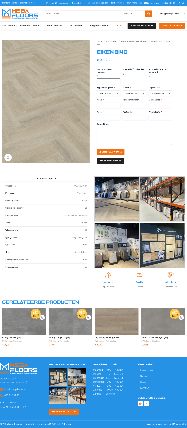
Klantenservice (147, 370)
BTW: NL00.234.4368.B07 (13, 407)
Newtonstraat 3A (8, 378)
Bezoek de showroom (141, 26)
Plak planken (111, 341)
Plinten (127, 87)
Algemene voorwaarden (159, 424)
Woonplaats (155, 112)
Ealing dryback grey (11, 337)
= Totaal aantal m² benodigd (158, 71)
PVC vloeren (112, 41)
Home (100, 41)
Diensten (144, 382)
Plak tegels (17, 341)
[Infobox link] (151, 3)
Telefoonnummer (131, 100)
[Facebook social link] (179, 3)
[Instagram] (146, 403)
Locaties (144, 387)
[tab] (46, 178)
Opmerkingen (103, 124)
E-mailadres (155, 100)
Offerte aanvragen (172, 26)
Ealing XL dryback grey (59, 337)
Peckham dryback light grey (154, 337)
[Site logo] (20, 13)
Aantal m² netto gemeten (104, 72)
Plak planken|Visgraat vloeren (134, 41)
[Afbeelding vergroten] (8, 157)
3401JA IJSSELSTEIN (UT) (13, 382)
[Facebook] (140, 403)
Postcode (128, 112)
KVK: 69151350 (8, 402)
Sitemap (66, 424)
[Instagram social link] (183, 3)
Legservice (154, 87)
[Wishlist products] (183, 14)
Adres (100, 112)
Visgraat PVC (157, 41)
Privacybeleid (180, 424)
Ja (86, 208)
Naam (100, 100)
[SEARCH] (148, 13)
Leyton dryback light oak (107, 337)
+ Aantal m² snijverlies (133, 69)
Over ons (144, 376)
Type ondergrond (106, 87)
